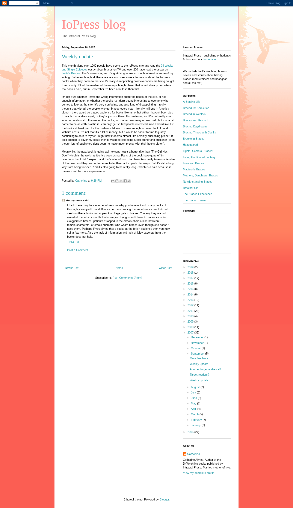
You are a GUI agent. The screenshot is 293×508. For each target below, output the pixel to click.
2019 (190, 267)
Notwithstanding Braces (197, 181)
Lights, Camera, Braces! (198, 151)
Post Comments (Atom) (127, 277)
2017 (190, 278)
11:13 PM (73, 241)
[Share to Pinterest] (129, 181)
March (195, 414)
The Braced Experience (197, 194)
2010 (190, 316)
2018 (190, 272)
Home (119, 267)
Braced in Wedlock (194, 114)
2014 (190, 294)
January (196, 425)
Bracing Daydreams (195, 126)
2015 (190, 289)
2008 (190, 327)
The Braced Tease (194, 200)
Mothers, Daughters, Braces (200, 175)
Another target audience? (205, 369)
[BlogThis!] (117, 181)
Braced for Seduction (196, 108)
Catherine (193, 454)
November (197, 342)
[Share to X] (121, 181)
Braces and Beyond (195, 120)
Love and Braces (193, 163)
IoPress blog (94, 24)
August (196, 387)
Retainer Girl (190, 188)
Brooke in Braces (193, 138)
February (197, 419)
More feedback (199, 358)
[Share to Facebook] (125, 181)
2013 (190, 299)
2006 (190, 432)
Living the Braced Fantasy (199, 157)
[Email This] (113, 181)
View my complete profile (198, 472)
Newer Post (72, 267)
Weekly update (199, 364)
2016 (190, 283)
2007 (190, 332)
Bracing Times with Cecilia (199, 132)
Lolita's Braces (71, 73)
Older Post (165, 267)
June (194, 397)
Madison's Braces (194, 169)
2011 (190, 310)
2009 (190, 321)
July (194, 392)
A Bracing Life (191, 101)
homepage (209, 59)
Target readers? (199, 374)
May (194, 403)
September (198, 353)
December (197, 337)
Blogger (164, 499)
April (194, 408)
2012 (190, 305)
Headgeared (190, 144)
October (196, 348)
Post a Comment (77, 250)
